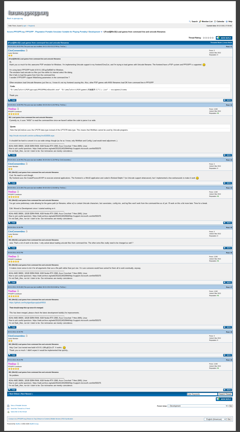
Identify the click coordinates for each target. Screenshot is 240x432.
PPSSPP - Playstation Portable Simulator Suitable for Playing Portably (56, 32)
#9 (231, 360)
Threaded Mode (216, 42)
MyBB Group (34, 424)
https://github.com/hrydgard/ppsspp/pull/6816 (27, 303)
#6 (231, 253)
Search (195, 21)
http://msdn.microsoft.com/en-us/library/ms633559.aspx (31, 136)
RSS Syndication (67, 419)
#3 (231, 160)
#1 (231, 46)
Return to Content (43, 419)
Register (31, 26)
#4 (231, 188)
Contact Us (12, 419)
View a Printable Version (19, 405)
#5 (231, 227)
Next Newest (26, 394)
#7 (231, 287)
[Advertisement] (99, 10)
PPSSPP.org (22, 419)
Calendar (220, 21)
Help (230, 21)
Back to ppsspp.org (15, 18)
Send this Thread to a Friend (20, 408)
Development (94, 32)
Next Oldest (14, 394)
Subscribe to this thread (19, 412)
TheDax (62, 46)
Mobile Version (55, 419)
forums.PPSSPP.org (15, 32)
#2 (231, 105)
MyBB (18, 424)
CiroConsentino (16, 50)
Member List (207, 21)
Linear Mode (227, 42)
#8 (231, 332)
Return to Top (31, 419)
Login (24, 26)
